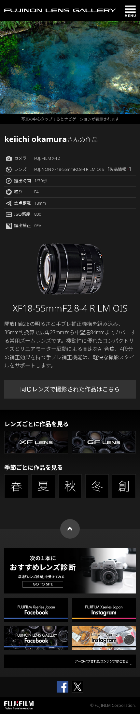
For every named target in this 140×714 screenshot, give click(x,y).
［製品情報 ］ (119, 169)
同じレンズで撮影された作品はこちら (70, 389)
